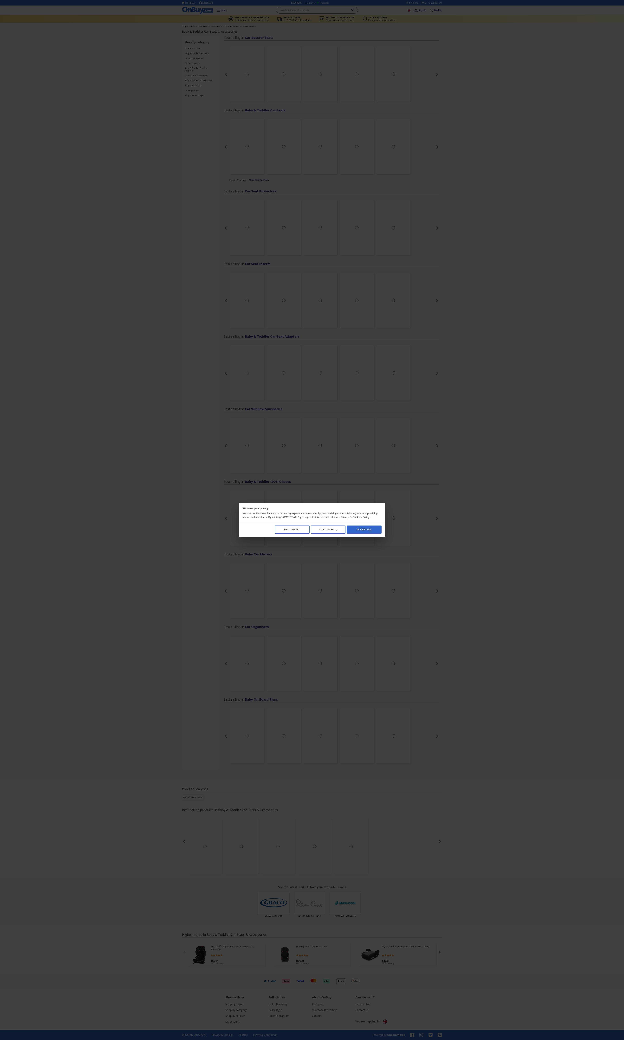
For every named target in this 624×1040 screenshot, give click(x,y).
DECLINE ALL (292, 529)
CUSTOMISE (326, 529)
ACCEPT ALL (364, 529)
